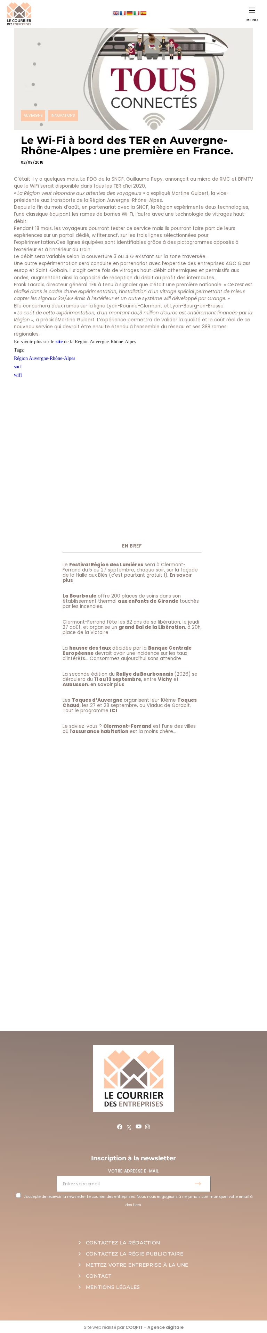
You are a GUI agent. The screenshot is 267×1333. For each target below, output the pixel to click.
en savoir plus (107, 684)
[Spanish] (143, 13)
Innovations (63, 115)
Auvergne (33, 115)
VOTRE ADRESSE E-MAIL (133, 1171)
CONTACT (99, 1276)
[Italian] (136, 13)
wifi (18, 375)
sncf (18, 366)
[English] (115, 13)
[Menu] (252, 10)
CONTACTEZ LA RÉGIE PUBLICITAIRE (135, 1254)
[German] (129, 13)
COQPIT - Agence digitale (155, 1327)
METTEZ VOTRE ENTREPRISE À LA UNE (137, 1265)
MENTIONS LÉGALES (113, 1287)
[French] (122, 13)
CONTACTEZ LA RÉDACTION (123, 1243)
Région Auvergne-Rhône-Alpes (44, 358)
